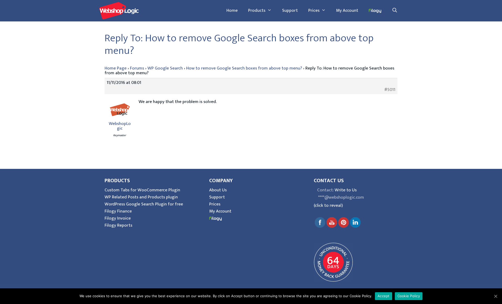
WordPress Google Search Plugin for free (144, 204)
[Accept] (495, 296)
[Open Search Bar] (394, 10)
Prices (314, 10)
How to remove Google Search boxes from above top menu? (244, 68)
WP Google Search (165, 68)
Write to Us (346, 190)
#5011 (389, 89)
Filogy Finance (118, 211)
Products (256, 10)
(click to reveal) (328, 205)
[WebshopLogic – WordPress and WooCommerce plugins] (119, 10)
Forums (137, 68)
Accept (384, 296)
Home (232, 10)
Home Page (116, 68)
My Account (347, 10)
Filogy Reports (118, 225)
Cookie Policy (408, 296)
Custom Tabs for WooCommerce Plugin (142, 190)
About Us (218, 190)
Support (290, 10)
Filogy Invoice (118, 218)
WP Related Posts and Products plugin (141, 197)
